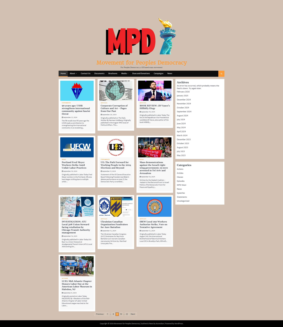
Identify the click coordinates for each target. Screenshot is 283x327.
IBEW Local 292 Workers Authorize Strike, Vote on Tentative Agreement (153, 224)
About (72, 73)
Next (133, 314)
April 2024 (181, 131)
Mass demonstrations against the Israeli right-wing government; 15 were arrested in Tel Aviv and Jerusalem (154, 168)
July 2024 (181, 119)
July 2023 (181, 151)
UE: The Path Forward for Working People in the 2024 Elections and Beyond (116, 165)
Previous (100, 314)
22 (127, 314)
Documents (99, 73)
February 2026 (183, 92)
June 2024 (181, 123)
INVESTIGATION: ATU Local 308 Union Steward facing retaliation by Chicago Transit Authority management (76, 227)
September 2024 (184, 111)
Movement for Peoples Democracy (141, 62)
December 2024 (184, 100)
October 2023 (183, 143)
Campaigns (158, 73)
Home (63, 73)
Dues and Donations (141, 73)
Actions (65, 278)
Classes (180, 177)
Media (124, 73)
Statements (66, 103)
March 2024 (182, 135)
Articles (104, 103)
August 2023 (182, 147)
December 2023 (184, 139)
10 (121, 314)
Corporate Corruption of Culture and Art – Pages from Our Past (114, 108)
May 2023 (181, 155)
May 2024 (181, 127)
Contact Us (85, 73)
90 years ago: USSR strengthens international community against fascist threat (76, 109)
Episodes (181, 181)
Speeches (181, 193)
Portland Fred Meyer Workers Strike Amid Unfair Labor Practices (74, 165)
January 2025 (182, 96)
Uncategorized (183, 201)
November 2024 (184, 104)
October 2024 (183, 107)
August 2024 (182, 115)
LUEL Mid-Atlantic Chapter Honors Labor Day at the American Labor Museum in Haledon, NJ (77, 285)
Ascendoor (160, 324)
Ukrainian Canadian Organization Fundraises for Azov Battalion (114, 224)
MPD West (181, 185)
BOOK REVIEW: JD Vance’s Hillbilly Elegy (155, 107)
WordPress (178, 324)
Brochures (112, 73)
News (169, 73)
